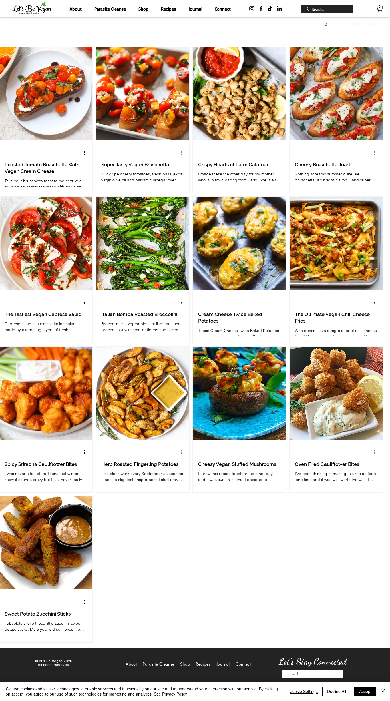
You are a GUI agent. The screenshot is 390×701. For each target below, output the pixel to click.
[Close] (383, 691)
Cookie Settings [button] (304, 691)
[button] (380, 8)
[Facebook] (261, 8)
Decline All (336, 691)
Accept (365, 691)
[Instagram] (251, 8)
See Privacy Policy (170, 694)
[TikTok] (270, 8)
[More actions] (86, 152)
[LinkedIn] (279, 8)
